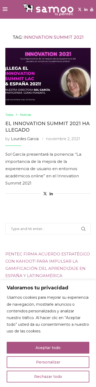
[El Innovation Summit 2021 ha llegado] (48, 76)
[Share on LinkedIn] (51, 193)
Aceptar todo (48, 347)
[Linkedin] (85, 9)
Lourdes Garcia (25, 138)
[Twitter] (80, 9)
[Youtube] (91, 9)
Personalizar (48, 362)
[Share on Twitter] (45, 193)
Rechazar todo (48, 376)
